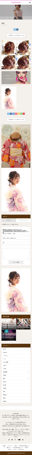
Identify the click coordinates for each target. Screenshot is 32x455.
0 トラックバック (23, 220)
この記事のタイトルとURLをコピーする (16, 35)
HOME (4, 445)
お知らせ (5, 352)
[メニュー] (30, 2)
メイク (4, 358)
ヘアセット (5, 355)
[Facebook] (15, 439)
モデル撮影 (5, 362)
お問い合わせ (21, 449)
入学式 (4, 368)
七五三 (4, 365)
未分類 (4, 385)
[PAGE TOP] (16, 408)
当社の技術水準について (18, 447)
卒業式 (4, 375)
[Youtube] (19, 439)
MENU (4, 349)
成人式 (4, 381)
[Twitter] (12, 439)
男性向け (5, 394)
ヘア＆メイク (10, 445)
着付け (4, 398)
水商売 (4, 388)
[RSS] (23, 439)
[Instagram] (9, 439)
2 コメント (9, 220)
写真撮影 (5, 372)
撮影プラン (9, 447)
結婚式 (4, 401)
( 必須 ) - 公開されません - (10, 238)
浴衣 (4, 391)
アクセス (15, 449)
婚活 (4, 378)
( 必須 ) (9, 233)
